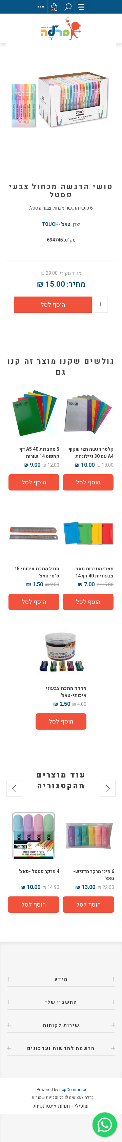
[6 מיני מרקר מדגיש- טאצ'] (88, 835)
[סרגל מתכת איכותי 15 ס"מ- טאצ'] (33, 532)
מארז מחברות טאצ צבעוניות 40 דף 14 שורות (94, 576)
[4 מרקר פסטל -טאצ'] (33, 835)
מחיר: (76, 284)
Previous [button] (108, 789)
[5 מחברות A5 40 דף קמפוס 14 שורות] (33, 413)
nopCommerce (73, 1090)
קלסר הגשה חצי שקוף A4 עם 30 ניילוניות (91, 453)
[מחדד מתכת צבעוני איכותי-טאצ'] (61, 652)
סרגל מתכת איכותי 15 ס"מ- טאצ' (36, 572)
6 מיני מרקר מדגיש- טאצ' (93, 875)
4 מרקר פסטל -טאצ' (39, 871)
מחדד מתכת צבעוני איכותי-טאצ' (66, 692)
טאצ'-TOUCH (56, 224)
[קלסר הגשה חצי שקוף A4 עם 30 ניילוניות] (88, 413)
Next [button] (14, 789)
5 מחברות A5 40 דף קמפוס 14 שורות (39, 453)
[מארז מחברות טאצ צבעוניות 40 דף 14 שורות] (88, 532)
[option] (88, 861)
